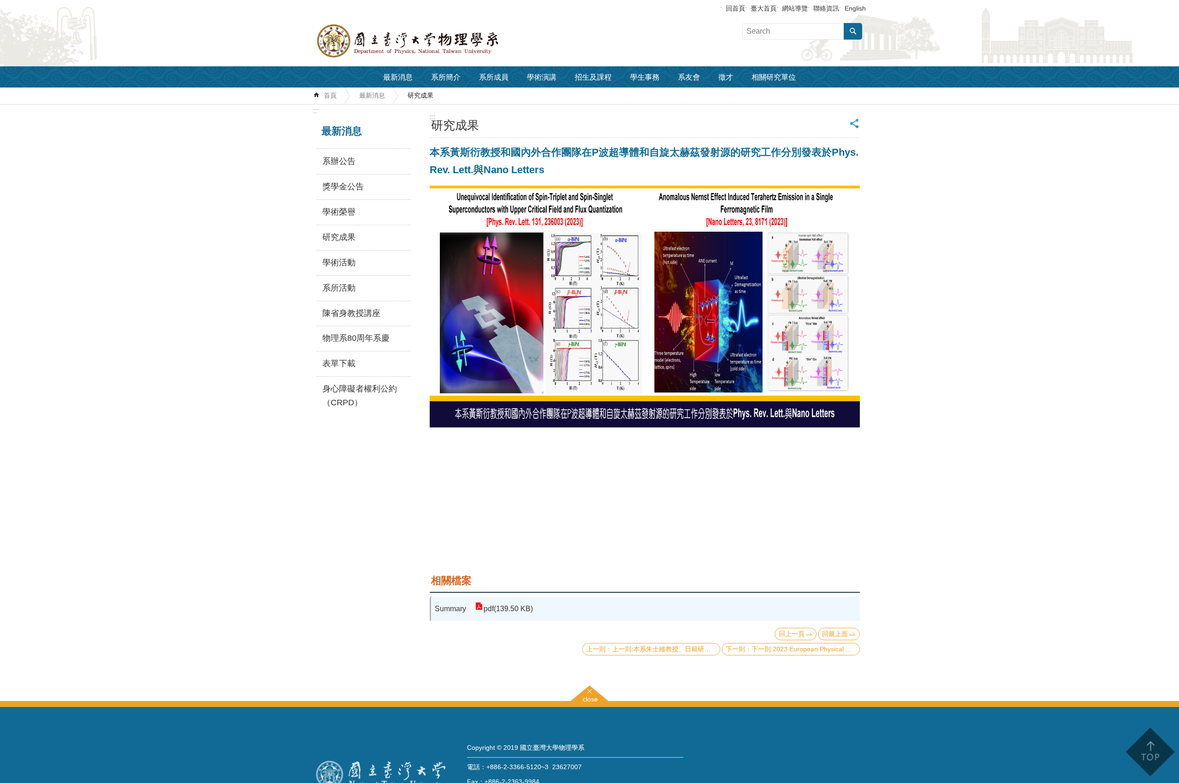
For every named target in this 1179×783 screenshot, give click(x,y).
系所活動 (339, 287)
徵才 (725, 77)
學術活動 (339, 262)
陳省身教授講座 (351, 313)
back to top (1150, 752)
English (855, 8)
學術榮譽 (339, 211)
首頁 (330, 95)
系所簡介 (446, 77)
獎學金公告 (343, 186)
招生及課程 (593, 77)
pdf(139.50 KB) (508, 609)
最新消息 (398, 77)
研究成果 (420, 95)
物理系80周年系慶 (356, 338)
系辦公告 (339, 161)
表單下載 (339, 363)
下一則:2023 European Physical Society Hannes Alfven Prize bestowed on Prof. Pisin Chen (806, 649)
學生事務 (645, 77)
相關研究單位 (774, 77)
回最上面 (835, 633)
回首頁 (735, 8)
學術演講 (541, 77)
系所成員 (493, 77)
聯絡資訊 (826, 8)
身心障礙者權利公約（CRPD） (359, 395)
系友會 (689, 77)
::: (316, 111)
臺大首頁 (763, 8)
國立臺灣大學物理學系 (428, 41)
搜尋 (853, 31)
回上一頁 (792, 633)
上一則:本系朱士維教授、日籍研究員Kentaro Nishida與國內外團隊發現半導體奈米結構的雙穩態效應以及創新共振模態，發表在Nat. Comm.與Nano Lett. (666, 649)
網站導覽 (795, 8)
